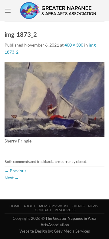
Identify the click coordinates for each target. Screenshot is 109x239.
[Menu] (8, 11)
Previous (15, 170)
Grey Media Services (72, 231)
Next (12, 177)
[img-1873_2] (54, 99)
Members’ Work (53, 206)
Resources (65, 210)
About (30, 206)
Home (14, 206)
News (93, 206)
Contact (43, 210)
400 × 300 (73, 44)
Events (78, 206)
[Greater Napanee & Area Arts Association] (58, 10)
